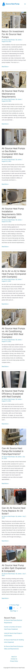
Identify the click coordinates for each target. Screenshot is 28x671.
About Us (14, 656)
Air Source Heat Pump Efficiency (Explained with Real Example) (13, 394)
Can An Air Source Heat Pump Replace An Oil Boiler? (13, 511)
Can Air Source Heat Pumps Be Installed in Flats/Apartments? (12, 451)
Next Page (14, 611)
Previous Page (14, 605)
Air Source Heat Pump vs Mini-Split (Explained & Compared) (14, 568)
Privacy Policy (14, 661)
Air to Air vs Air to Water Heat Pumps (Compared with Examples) (14, 274)
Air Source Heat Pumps (8, 39)
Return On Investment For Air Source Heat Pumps (13, 34)
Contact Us (14, 659)
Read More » (5, 66)
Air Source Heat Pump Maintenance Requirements (13, 94)
